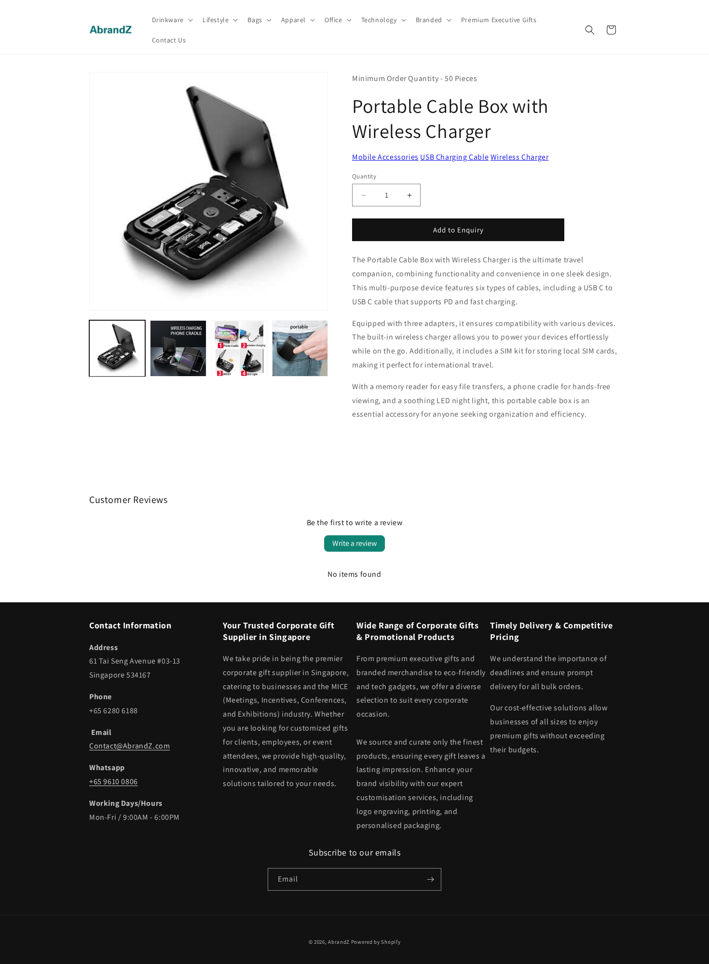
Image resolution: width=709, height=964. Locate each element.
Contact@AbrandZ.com (129, 746)
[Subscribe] (430, 879)
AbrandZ (339, 941)
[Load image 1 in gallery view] (117, 348)
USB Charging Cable (454, 157)
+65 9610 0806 (113, 781)
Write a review (354, 543)
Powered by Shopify (376, 941)
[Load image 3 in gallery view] (239, 348)
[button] (171, 20)
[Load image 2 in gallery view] (178, 348)
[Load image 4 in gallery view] (300, 348)
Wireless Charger (520, 157)
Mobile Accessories (385, 157)
